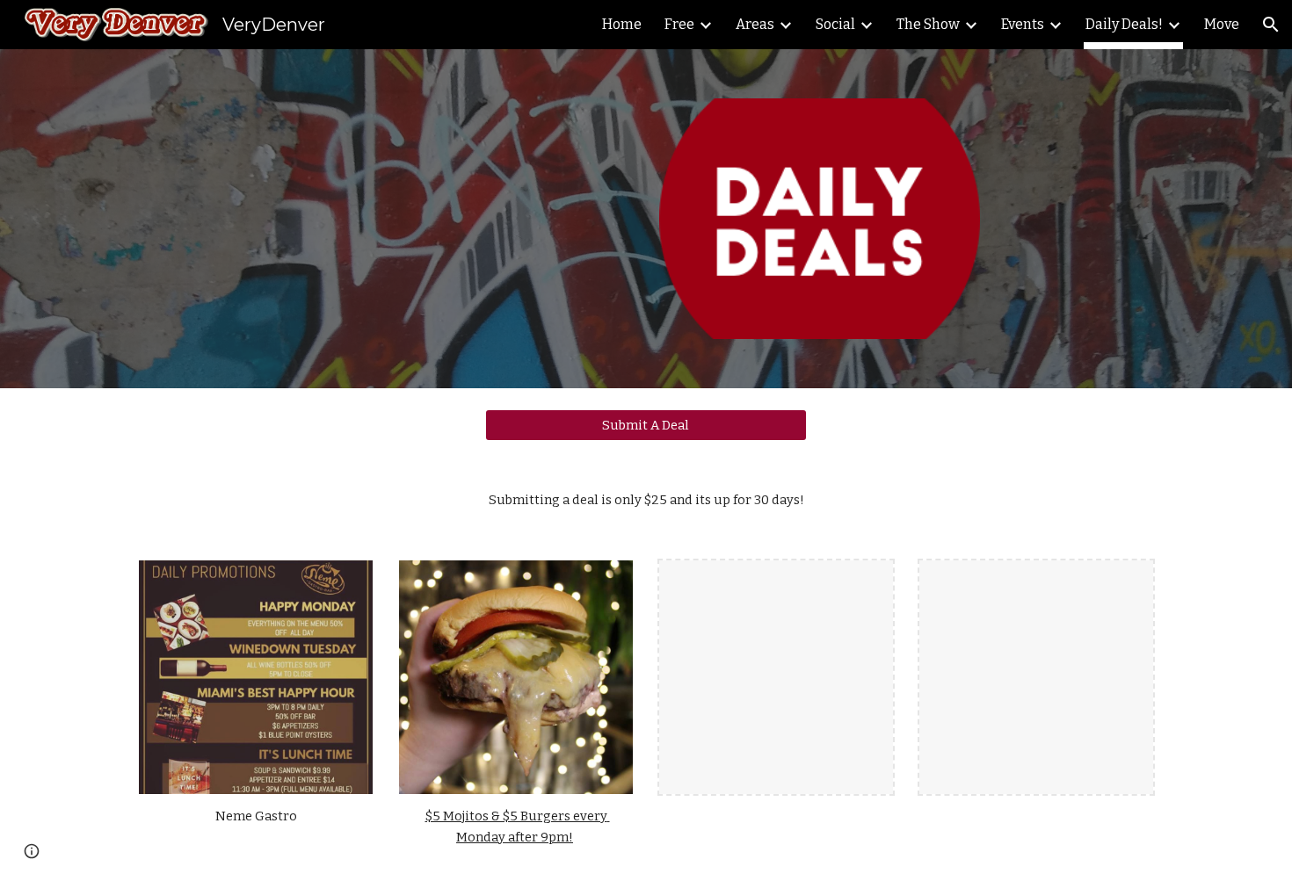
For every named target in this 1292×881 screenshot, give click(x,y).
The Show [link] (928, 24)
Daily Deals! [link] (1124, 24)
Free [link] (679, 24)
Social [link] (835, 24)
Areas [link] (755, 24)
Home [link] (622, 24)
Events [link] (1022, 24)
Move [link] (1221, 24)
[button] (1271, 25)
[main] (646, 500)
